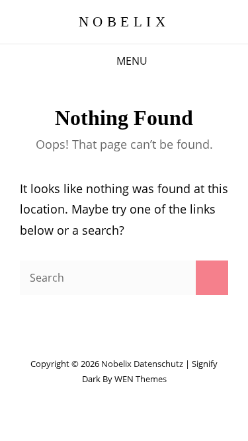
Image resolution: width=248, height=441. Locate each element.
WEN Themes (140, 379)
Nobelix (124, 22)
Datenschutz (158, 364)
